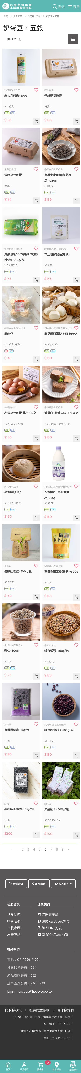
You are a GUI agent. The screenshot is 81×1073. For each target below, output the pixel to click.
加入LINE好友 (51, 928)
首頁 (6, 16)
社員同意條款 (39, 1010)
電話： (12, 959)
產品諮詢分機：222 (21, 975)
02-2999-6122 (23, 959)
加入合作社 (65, 883)
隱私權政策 (13, 1010)
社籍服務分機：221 (21, 967)
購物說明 (17, 883)
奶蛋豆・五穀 (34, 16)
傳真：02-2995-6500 (56, 1038)
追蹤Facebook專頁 (55, 921)
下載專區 (14, 928)
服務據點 (39, 883)
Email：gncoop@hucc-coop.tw (30, 991)
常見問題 (14, 915)
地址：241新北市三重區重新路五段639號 (45, 1031)
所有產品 (18, 16)
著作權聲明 (65, 1010)
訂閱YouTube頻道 (54, 934)
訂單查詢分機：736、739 (26, 983)
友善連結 (14, 934)
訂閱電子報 (50, 915)
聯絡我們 (14, 921)
